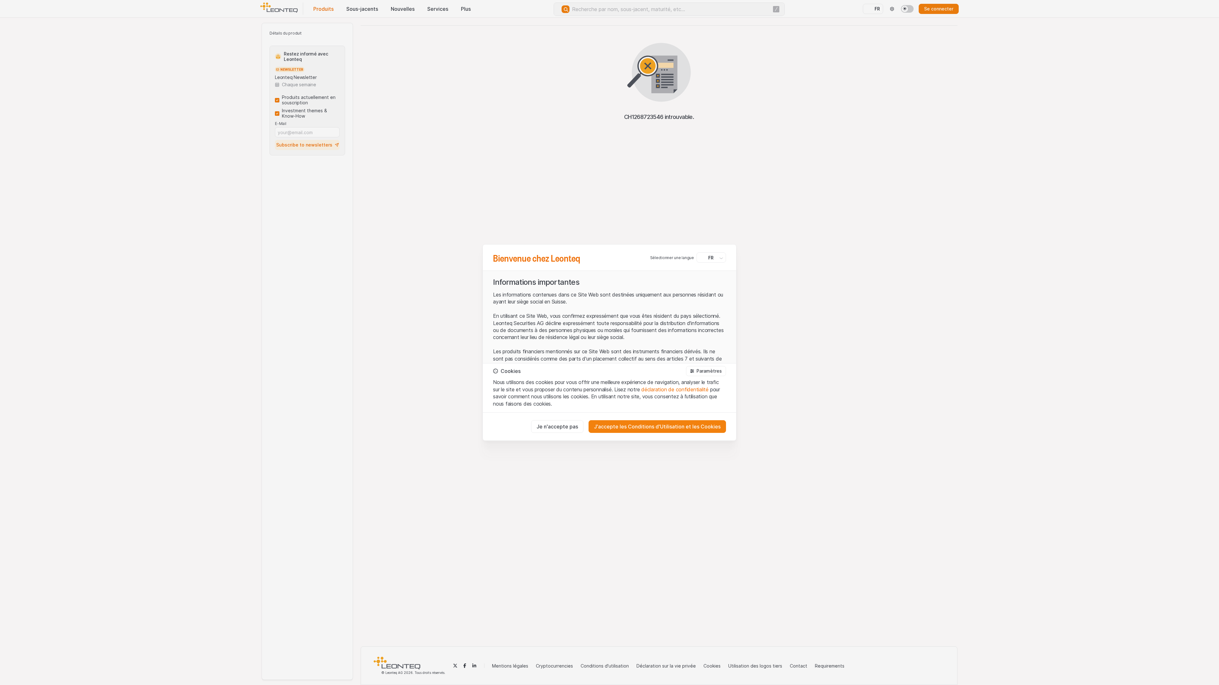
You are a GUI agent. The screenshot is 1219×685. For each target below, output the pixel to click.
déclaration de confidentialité (675, 389)
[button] (706, 371)
